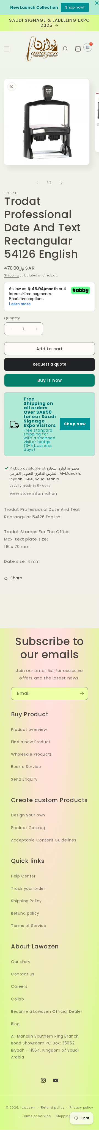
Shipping (11, 275)
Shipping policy (69, 1116)
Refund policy (25, 913)
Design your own (28, 815)
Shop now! (74, 7)
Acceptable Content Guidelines (43, 840)
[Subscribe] (82, 693)
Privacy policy (81, 1107)
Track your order (28, 888)
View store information (33, 493)
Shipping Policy (26, 901)
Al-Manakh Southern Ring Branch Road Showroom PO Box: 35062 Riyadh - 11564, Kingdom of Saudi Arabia (45, 1046)
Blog (15, 1024)
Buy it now (49, 380)
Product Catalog (28, 827)
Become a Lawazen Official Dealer (46, 1011)
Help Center (23, 876)
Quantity (12, 318)
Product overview (29, 729)
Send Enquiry (24, 779)
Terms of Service (28, 925)
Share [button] (16, 578)
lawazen (28, 1107)
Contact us (22, 974)
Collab (17, 999)
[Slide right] (62, 183)
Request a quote (49, 364)
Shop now (75, 424)
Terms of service (36, 1116)
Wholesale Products (31, 754)
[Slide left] (37, 183)
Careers (19, 986)
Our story (20, 961)
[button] (7, 49)
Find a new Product (31, 742)
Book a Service (26, 766)
